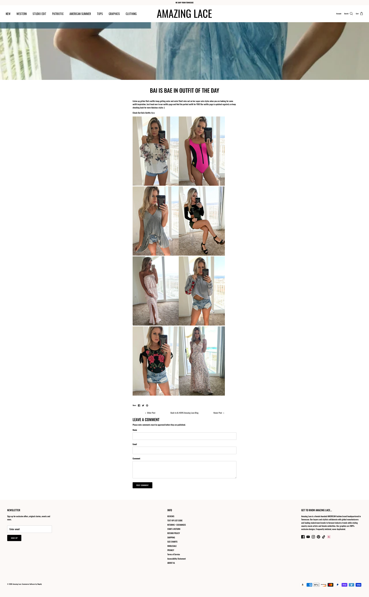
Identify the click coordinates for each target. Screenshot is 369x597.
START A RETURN (173, 528)
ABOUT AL (171, 562)
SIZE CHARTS (172, 541)
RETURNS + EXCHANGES (176, 524)
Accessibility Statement (176, 558)
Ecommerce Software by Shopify (32, 584)
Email (135, 444)
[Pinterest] (318, 536)
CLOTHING (131, 14)
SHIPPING (171, 537)
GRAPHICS (114, 14)
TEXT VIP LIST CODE (174, 520)
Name (135, 429)
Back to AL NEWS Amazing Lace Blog (184, 412)
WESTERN (21, 14)
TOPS (100, 14)
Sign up (14, 538)
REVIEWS (170, 516)
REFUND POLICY (173, 533)
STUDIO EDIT (39, 14)
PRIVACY (170, 550)
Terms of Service (173, 554)
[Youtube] (308, 536)
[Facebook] (303, 536)
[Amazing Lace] (184, 13)
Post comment (142, 485)
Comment (136, 458)
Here (153, 112)
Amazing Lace (17, 584)
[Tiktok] (323, 536)
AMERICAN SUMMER (80, 14)
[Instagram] (313, 536)
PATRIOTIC (58, 14)
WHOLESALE (172, 545)
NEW (8, 14)
